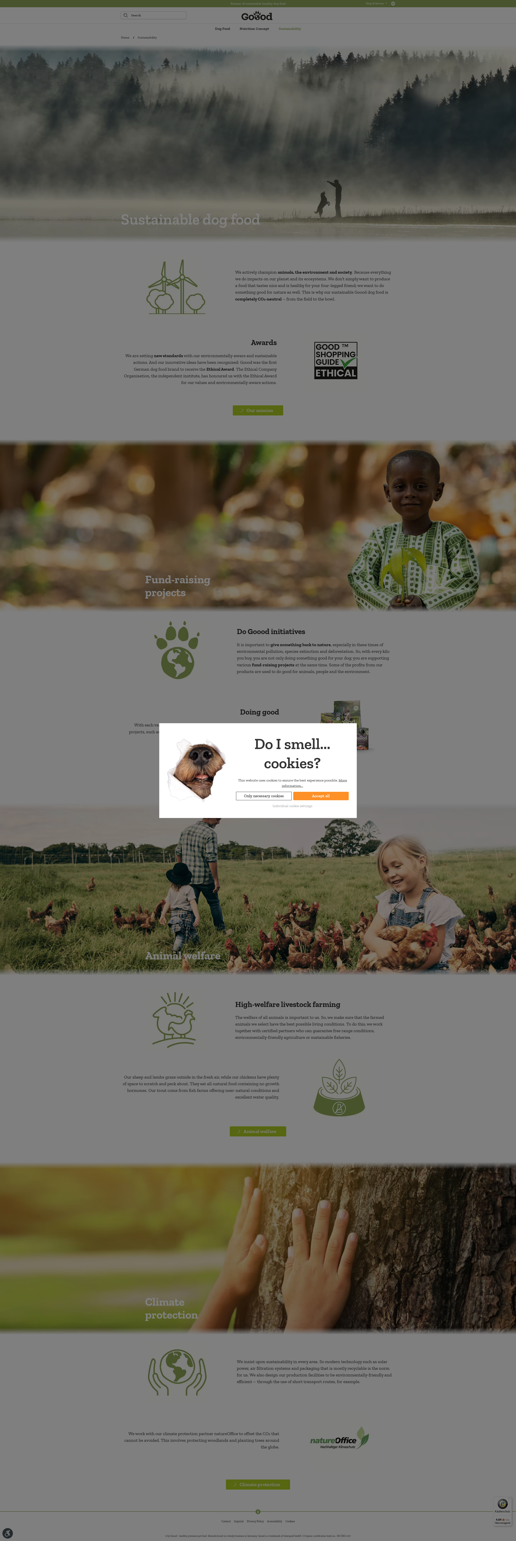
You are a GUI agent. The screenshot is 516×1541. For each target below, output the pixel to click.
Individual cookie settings (292, 806)
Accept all (321, 796)
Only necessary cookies (264, 796)
